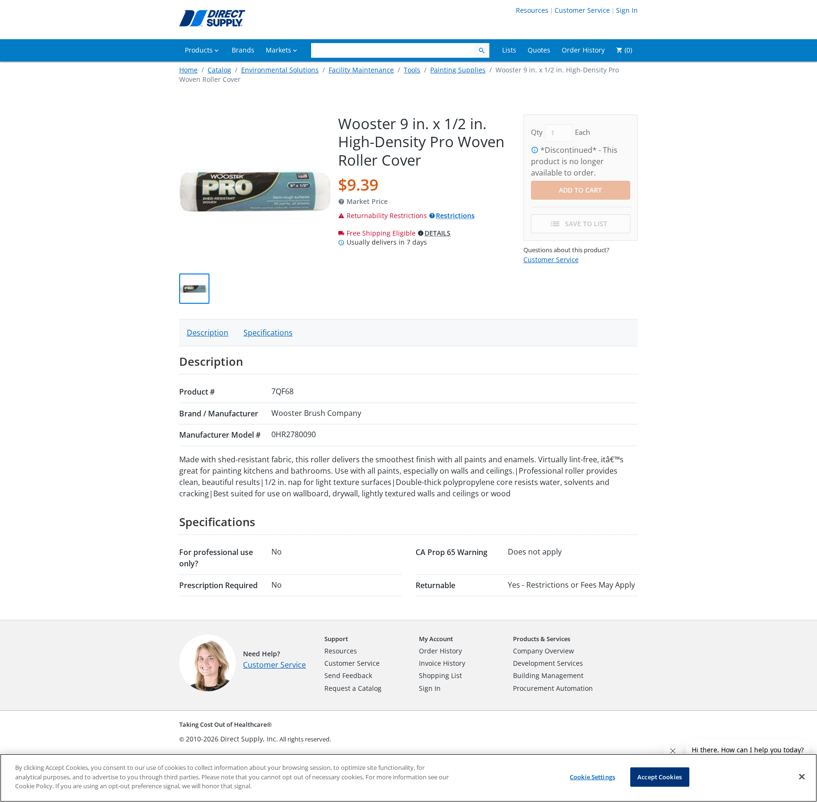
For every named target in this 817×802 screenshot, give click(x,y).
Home (188, 69)
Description (207, 332)
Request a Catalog (353, 688)
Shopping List (440, 675)
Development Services (548, 663)
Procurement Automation (553, 688)
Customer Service (582, 10)
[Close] (801, 777)
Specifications (268, 332)
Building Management (548, 675)
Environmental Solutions (280, 69)
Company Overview (543, 650)
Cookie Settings (592, 777)
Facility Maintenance (361, 69)
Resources (532, 10)
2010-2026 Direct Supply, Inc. (232, 738)
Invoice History (442, 663)
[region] (408, 778)
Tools (412, 69)
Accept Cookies (659, 777)
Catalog (219, 69)
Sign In (627, 10)
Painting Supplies (458, 69)
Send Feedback (348, 675)
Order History (440, 650)
